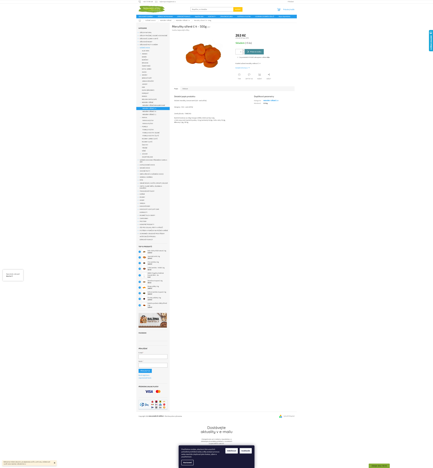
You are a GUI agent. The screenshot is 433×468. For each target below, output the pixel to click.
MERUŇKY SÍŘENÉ (147, 102)
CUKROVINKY (144, 218)
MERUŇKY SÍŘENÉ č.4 (149, 108)
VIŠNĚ (144, 151)
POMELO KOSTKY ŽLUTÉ (151, 136)
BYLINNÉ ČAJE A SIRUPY (147, 215)
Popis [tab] (176, 89)
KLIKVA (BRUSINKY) (148, 90)
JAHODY (144, 84)
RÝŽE (141, 180)
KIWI (143, 87)
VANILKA (142, 203)
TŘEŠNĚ (144, 148)
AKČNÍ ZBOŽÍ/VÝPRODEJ (148, 236)
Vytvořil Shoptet (289, 416)
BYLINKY (142, 197)
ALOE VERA (145, 51)
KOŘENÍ (142, 194)
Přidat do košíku (255, 52)
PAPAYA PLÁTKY (148, 123)
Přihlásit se (145, 371)
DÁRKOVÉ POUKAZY (146, 240)
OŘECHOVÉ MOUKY (146, 42)
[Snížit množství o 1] (243, 53)
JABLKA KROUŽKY (148, 81)
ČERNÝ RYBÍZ (146, 66)
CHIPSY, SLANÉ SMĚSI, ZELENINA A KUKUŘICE (151, 187)
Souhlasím (245, 451)
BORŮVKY (145, 60)
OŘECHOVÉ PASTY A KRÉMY (149, 45)
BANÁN (144, 57)
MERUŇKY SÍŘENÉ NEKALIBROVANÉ (154, 105)
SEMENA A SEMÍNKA (146, 177)
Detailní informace (241, 68)
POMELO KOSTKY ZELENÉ (151, 133)
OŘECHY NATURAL (146, 32)
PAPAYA (144, 117)
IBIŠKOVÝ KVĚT (147, 78)
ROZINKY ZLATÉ (147, 142)
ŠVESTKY (145, 145)
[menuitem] (145, 16)
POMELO (145, 127)
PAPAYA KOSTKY (148, 120)
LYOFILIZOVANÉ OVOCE (147, 165)
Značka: (180, 30)
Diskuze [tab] (185, 89)
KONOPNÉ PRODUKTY (147, 224)
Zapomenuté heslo (145, 378)
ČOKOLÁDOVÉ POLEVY (147, 191)
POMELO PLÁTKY (148, 130)
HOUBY (142, 200)
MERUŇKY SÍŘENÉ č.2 (149, 114)
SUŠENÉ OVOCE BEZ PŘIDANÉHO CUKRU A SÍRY (153, 161)
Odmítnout (231, 451)
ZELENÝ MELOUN (147, 157)
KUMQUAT (145, 93)
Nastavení (187, 462)
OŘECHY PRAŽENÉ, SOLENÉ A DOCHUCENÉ (153, 36)
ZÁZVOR (145, 154)
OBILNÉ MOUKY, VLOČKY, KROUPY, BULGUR (154, 183)
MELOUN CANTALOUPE (149, 99)
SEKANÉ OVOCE (145, 168)
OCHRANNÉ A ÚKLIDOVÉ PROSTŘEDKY (152, 234)
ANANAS (144, 54)
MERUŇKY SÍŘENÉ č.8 (149, 111)
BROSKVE (145, 63)
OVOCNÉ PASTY (145, 171)
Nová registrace (144, 375)
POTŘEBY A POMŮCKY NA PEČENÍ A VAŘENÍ (154, 230)
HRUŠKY (144, 75)
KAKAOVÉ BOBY (145, 206)
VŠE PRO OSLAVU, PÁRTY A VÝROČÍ (151, 227)
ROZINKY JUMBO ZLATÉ (150, 139)
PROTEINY (143, 221)
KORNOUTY (143, 212)
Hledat (238, 9)
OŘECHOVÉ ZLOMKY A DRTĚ (149, 39)
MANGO (144, 96)
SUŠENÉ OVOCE (145, 48)
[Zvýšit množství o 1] (243, 50)
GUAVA (144, 72)
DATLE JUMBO (146, 69)
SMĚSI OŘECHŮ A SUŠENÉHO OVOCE (152, 174)
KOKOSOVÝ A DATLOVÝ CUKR (149, 209)
